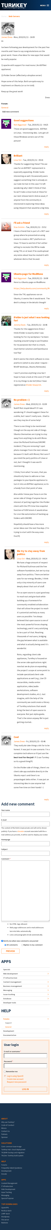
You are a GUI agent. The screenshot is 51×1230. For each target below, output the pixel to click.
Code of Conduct (7, 1125)
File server (5, 1219)
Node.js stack (6, 1210)
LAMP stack (5, 1213)
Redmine (4, 1222)
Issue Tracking (6, 1192)
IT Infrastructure (10, 978)
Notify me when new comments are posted (20, 941)
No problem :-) (22, 399)
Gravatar (21, 831)
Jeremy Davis (20, 324)
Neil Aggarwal (20, 124)
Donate (4, 1174)
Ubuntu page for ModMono (28, 273)
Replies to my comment (33, 945)
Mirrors (3, 1128)
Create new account (15, 1079)
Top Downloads (9, 1204)
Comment (5, 859)
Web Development (8, 1189)
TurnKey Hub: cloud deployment (13, 1149)
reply (46, 146)
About (4, 1118)
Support (8, 1023)
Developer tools (9, 1002)
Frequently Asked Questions (11, 1168)
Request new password (16, 1082)
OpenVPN (5, 1207)
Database (7, 998)
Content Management (9, 1183)
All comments (12, 945)
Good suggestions (24, 120)
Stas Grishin (19, 227)
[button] (44, 5)
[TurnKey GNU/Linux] (14, 7)
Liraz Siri (17, 160)
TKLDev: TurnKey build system (12, 1155)
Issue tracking (9, 994)
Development (8, 1031)
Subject (4, 849)
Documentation (9, 1035)
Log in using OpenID (15, 1076)
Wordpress (5, 1216)
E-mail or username (12, 1051)
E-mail (4, 820)
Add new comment (10, 111)
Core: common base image (11, 1146)
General (4, 107)
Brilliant (18, 155)
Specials (6, 969)
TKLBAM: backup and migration (12, 1152)
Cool (16, 737)
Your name (5, 810)
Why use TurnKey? (8, 1122)
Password (8, 1061)
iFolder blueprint (33, 385)
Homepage (5, 839)
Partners (4, 1134)
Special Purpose (7, 1198)
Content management (12, 982)
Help (6, 1010)
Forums (6, 1019)
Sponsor (4, 1137)
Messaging (7, 990)
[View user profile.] (7, 28)
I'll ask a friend (22, 222)
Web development (10, 973)
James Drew (6, 37)
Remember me (12, 1071)
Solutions (6, 1143)
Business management (12, 986)
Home (4, 16)
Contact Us (5, 1131)
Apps (6, 961)
